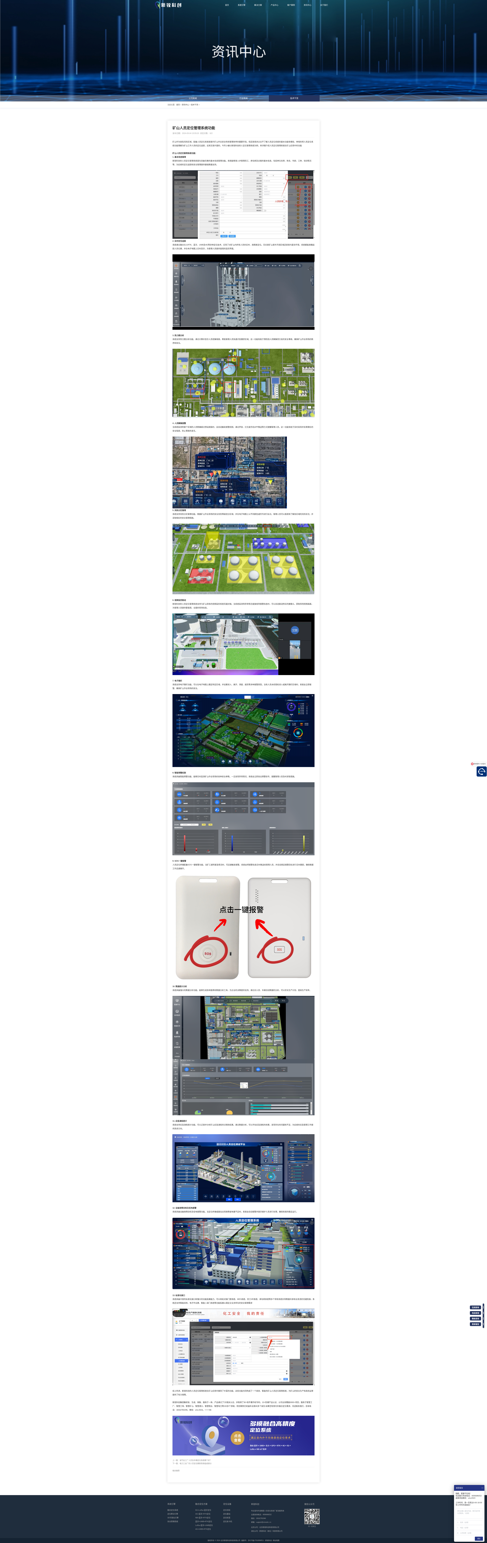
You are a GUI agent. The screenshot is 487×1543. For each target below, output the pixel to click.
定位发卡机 (227, 1521)
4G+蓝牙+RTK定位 (202, 1514)
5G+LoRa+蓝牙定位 (203, 1510)
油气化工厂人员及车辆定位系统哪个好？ (196, 1460)
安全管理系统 (172, 1521)
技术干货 (294, 98)
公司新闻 (193, 98)
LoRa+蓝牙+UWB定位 (204, 1525)
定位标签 (226, 1518)
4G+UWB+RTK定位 (203, 1529)
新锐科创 (268, 1540)
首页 (178, 105)
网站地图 (276, 1540)
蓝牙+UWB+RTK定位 (203, 1521)
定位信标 (226, 1510)
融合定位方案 (201, 1504)
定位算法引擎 (172, 1514)
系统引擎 (171, 1504)
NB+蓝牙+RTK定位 (202, 1518)
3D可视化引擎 (173, 1518)
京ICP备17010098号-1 (256, 1540)
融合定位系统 (172, 1510)
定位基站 (226, 1514)
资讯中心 (185, 105)
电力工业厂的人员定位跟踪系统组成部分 (196, 1463)
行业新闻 (243, 98)
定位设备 (227, 1504)
